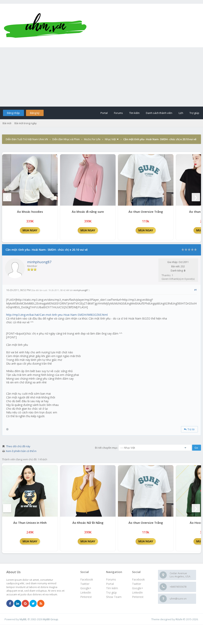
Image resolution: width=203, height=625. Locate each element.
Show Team (114, 597)
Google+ (137, 588)
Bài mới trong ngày (25, 123)
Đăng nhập (13, 113)
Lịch (181, 113)
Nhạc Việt (110, 139)
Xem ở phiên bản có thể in (21, 451)
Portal (104, 113)
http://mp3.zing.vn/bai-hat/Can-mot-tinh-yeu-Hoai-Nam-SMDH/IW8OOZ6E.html (57, 315)
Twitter (136, 584)
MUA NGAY (30, 230)
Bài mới (7, 123)
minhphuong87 (39, 262)
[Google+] (25, 603)
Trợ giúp (194, 113)
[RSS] (40, 603)
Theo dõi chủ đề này (18, 446)
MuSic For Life (92, 139)
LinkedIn (137, 592)
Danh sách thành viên (159, 113)
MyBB (23, 619)
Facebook (138, 579)
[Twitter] (33, 603)
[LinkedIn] (17, 603)
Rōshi (179, 619)
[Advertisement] (101, 77)
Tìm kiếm (134, 113)
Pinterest (138, 597)
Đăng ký (34, 113)
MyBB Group (50, 619)
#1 (195, 289)
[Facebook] (9, 603)
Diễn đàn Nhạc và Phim (66, 139)
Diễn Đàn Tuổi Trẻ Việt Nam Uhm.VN (27, 139)
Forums (118, 113)
